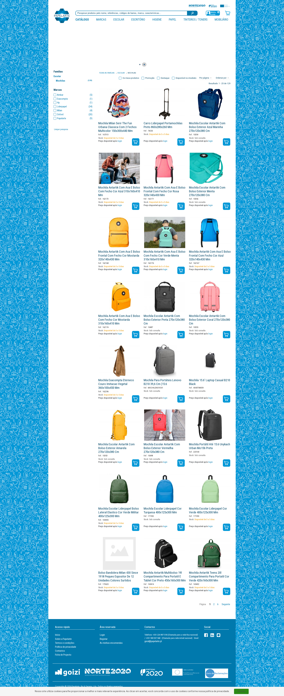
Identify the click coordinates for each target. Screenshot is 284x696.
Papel (172, 19)
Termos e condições (64, 643)
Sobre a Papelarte (63, 639)
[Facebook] (206, 635)
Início (57, 635)
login (120, 141)
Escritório (138, 19)
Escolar (118, 19)
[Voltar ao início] (62, 15)
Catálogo (82, 19)
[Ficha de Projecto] (209, 6)
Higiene (157, 19)
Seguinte (226, 604)
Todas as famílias (106, 73)
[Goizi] (67, 672)
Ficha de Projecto (63, 654)
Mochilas (74, 80)
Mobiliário (221, 19)
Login (102, 635)
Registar (103, 639)
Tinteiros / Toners (195, 19)
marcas (101, 19)
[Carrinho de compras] (227, 13)
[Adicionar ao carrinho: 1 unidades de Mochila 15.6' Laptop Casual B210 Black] (226, 399)
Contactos (60, 650)
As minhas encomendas (111, 643)
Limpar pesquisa (61, 129)
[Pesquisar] (192, 13)
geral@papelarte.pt (153, 641)
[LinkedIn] (212, 635)
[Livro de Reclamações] (216, 673)
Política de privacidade (65, 647)
